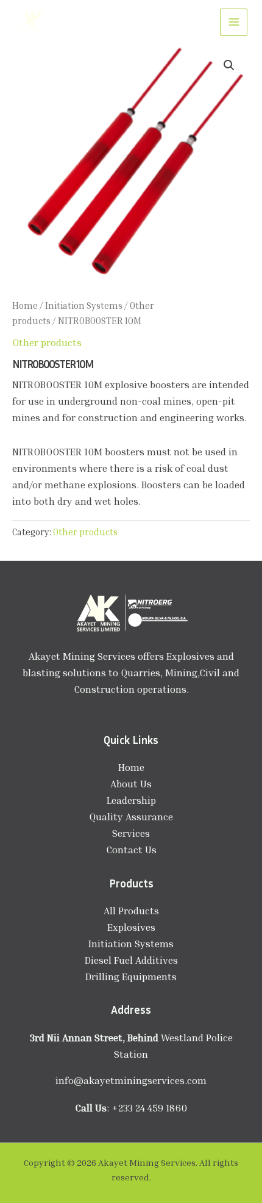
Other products (47, 342)
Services (131, 833)
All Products (131, 911)
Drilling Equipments (131, 976)
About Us (131, 784)
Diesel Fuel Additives (131, 960)
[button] (229, 65)
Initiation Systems (83, 305)
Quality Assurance (131, 817)
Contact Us (131, 850)
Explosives (131, 927)
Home (25, 305)
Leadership (131, 800)
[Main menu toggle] (233, 22)
